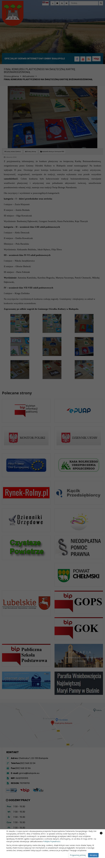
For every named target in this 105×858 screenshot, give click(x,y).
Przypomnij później (78, 855)
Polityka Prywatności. (52, 841)
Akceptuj (93, 855)
